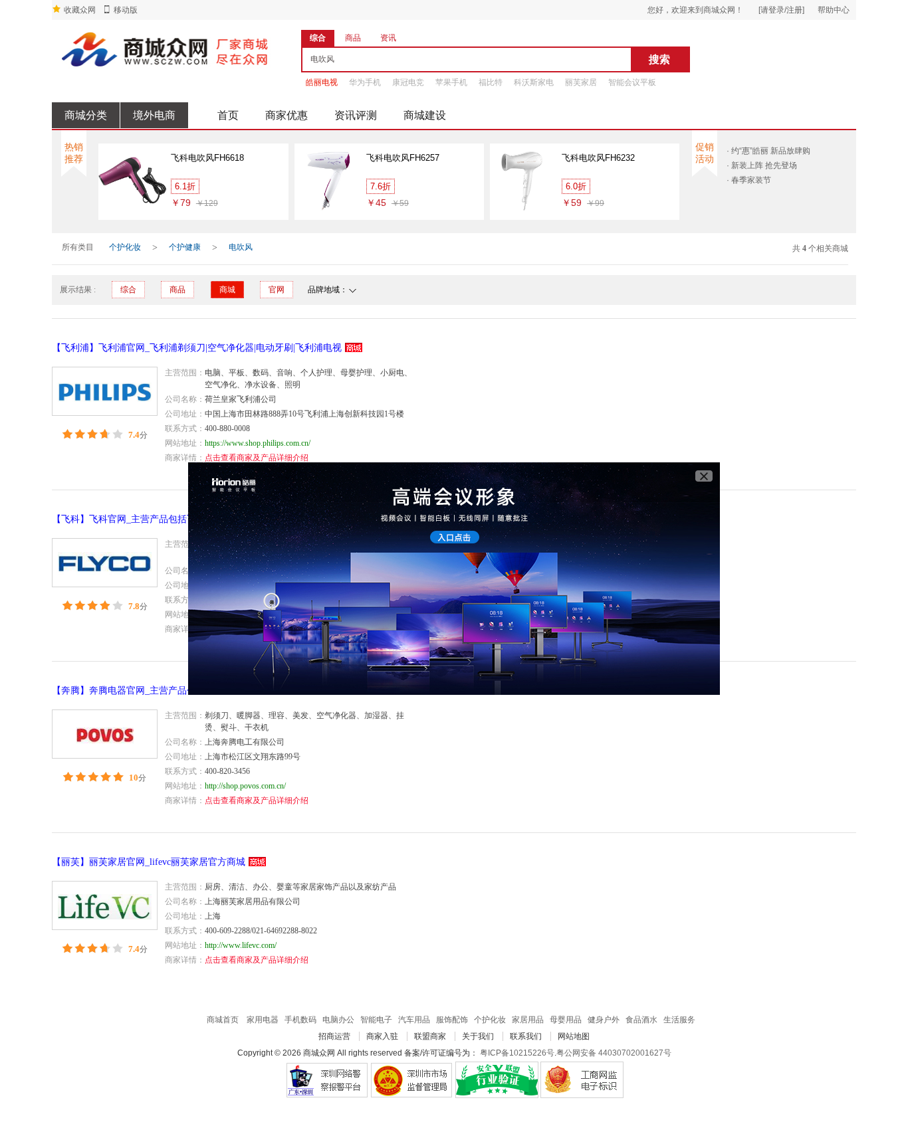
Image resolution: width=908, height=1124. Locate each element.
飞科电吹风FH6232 (598, 158)
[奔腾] (105, 734)
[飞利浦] (105, 391)
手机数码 (300, 1019)
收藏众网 (80, 10)
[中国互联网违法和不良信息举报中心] (411, 1080)
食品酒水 (641, 1019)
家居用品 (528, 1019)
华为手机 (365, 82)
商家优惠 (286, 115)
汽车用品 (414, 1019)
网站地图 (574, 1036)
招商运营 (334, 1036)
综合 (128, 289)
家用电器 (263, 1019)
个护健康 (185, 247)
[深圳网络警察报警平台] (326, 1080)
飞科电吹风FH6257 (402, 158)
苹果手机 (451, 82)
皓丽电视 (322, 82)
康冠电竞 (408, 82)
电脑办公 (338, 1019)
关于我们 (478, 1036)
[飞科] (105, 562)
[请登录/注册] (781, 10)
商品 (177, 289)
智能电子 (376, 1019)
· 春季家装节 (749, 180)
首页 (228, 115)
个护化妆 (125, 247)
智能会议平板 (632, 82)
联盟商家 (430, 1036)
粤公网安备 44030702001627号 (613, 1053)
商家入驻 (382, 1036)
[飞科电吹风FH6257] (328, 180)
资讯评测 (355, 115)
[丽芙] (105, 905)
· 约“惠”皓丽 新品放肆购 (768, 150)
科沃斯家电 (534, 82)
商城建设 (424, 115)
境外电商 (154, 115)
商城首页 (223, 1019)
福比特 (491, 82)
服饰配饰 (452, 1019)
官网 (276, 289)
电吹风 (241, 247)
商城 (227, 289)
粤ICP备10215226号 (517, 1053)
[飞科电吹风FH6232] (524, 180)
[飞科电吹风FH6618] (132, 180)
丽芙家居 (581, 82)
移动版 (126, 10)
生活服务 (679, 1019)
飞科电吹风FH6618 (207, 158)
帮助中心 (834, 10)
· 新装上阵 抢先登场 (762, 165)
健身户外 (604, 1019)
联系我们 (526, 1036)
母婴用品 (566, 1019)
